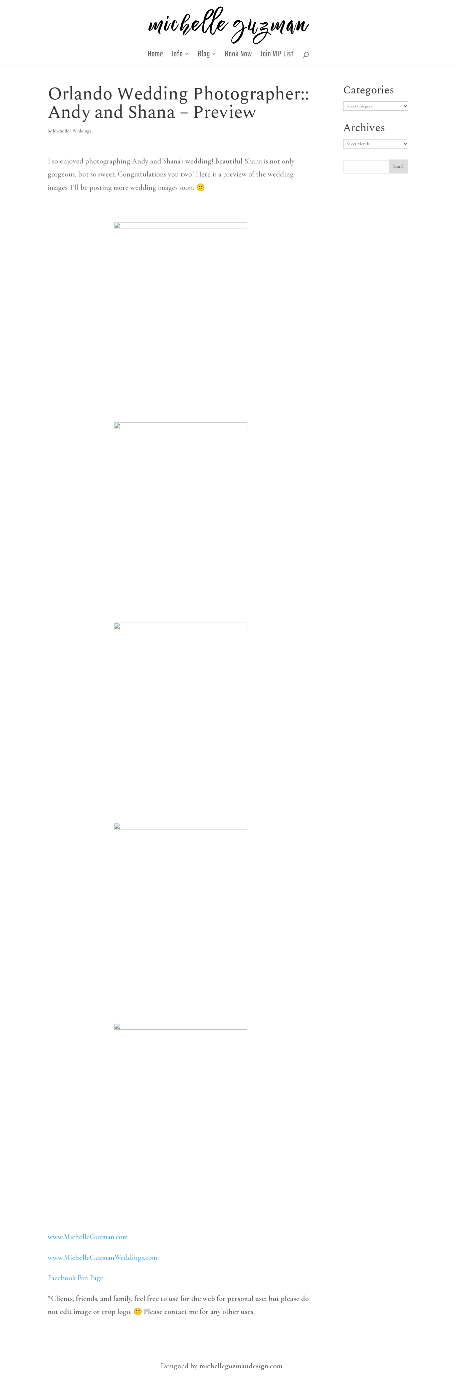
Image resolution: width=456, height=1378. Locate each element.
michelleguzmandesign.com (240, 1366)
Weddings (81, 131)
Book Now (238, 55)
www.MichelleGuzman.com (88, 1237)
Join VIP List (277, 55)
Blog (204, 55)
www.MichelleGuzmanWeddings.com (102, 1257)
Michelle (61, 131)
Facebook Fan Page (75, 1278)
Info (177, 55)
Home (155, 55)
